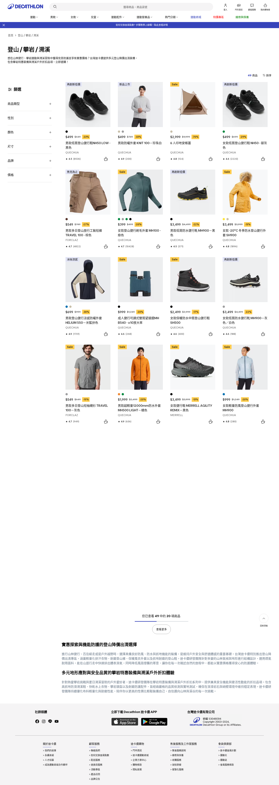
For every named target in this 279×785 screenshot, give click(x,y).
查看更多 (161, 629)
